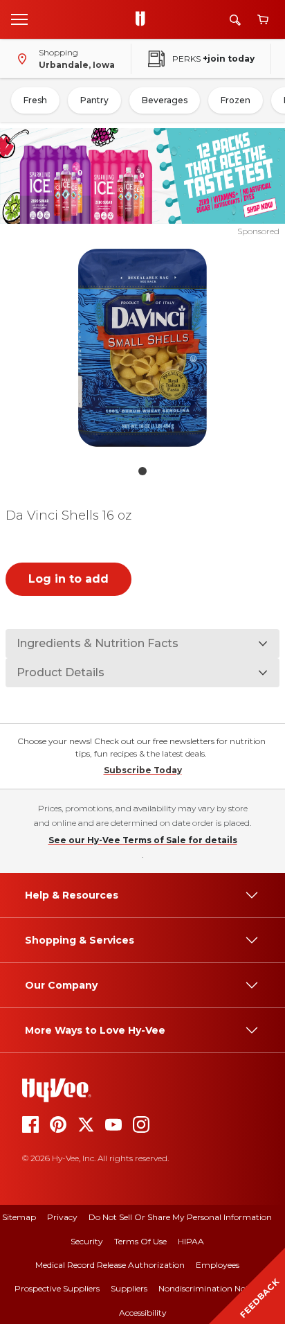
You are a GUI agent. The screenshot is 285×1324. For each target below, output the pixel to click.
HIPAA (191, 1241)
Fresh (35, 100)
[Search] (235, 20)
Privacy (62, 1217)
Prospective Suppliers (57, 1288)
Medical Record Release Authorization (110, 1265)
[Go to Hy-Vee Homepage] (144, 19)
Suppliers (129, 1288)
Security (87, 1241)
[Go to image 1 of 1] (142, 471)
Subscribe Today (143, 770)
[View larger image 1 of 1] (143, 348)
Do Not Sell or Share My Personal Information (180, 1217)
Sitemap (19, 1217)
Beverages (164, 100)
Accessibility (143, 1312)
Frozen (235, 100)
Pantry (94, 100)
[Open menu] (19, 18)
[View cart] (263, 19)
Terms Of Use (140, 1241)
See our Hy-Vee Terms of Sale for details (142, 840)
